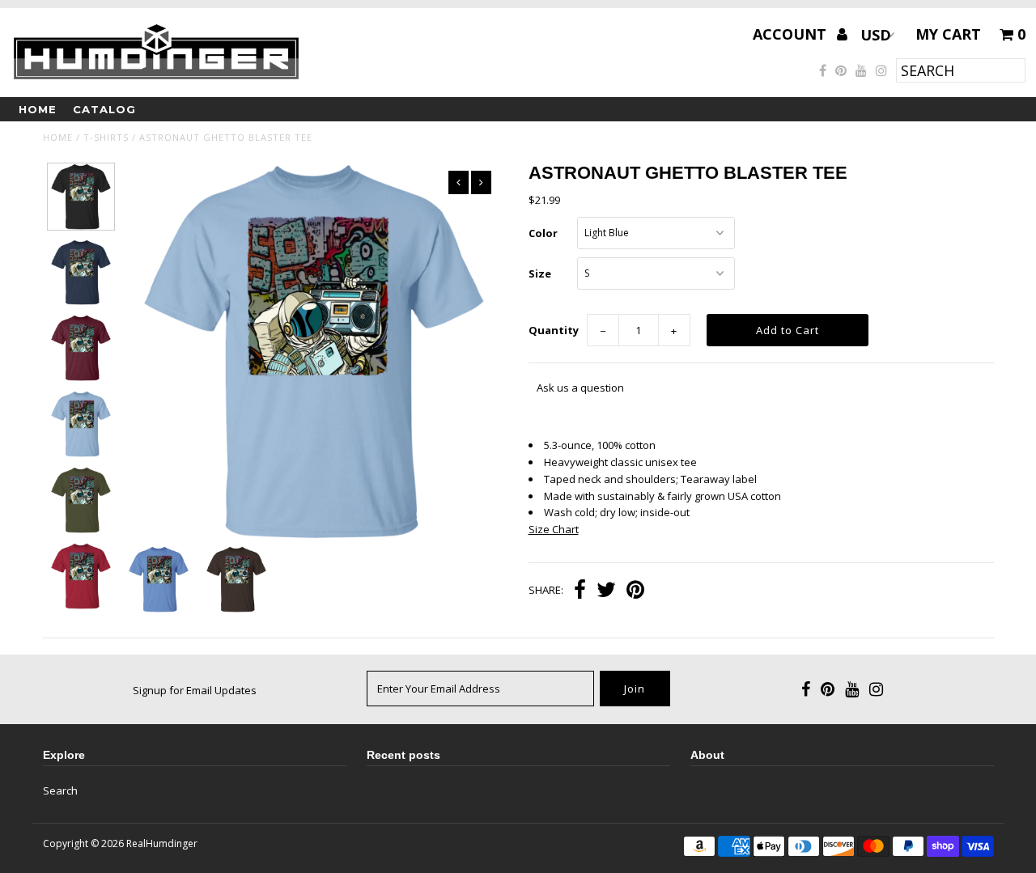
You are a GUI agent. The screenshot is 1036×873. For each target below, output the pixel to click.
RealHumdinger (161, 843)
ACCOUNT (791, 34)
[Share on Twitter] (606, 591)
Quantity (554, 330)
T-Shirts (106, 137)
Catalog (104, 109)
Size (540, 273)
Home (38, 109)
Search (60, 790)
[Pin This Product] (635, 591)
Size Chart (554, 529)
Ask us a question (580, 387)
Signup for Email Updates (195, 690)
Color (543, 233)
